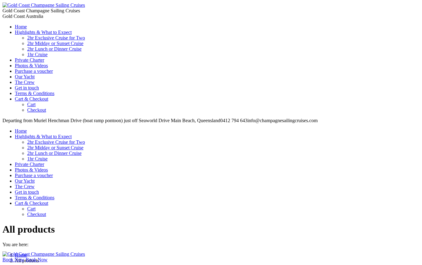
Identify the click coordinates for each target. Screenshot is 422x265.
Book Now (13, 259)
